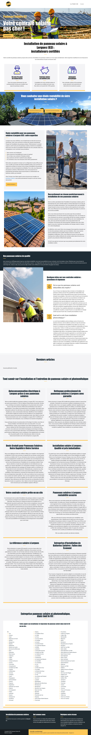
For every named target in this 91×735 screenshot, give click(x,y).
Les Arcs (37, 678)
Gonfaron (11, 698)
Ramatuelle (63, 637)
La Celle (37, 635)
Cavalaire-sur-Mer (13, 667)
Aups (10, 637)
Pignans (37, 696)
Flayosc (11, 688)
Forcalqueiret (12, 690)
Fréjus (10, 691)
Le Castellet (38, 661)
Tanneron (63, 679)
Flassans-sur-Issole (14, 686)
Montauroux (38, 684)
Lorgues (37, 679)
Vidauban (63, 693)
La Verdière (38, 655)
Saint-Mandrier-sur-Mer (66, 650)
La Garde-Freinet (39, 643)
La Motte (37, 649)
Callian (10, 659)
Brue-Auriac (12, 654)
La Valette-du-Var (39, 654)
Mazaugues (38, 681)
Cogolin (11, 669)
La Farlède (37, 640)
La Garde (37, 642)
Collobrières (12, 671)
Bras (10, 650)
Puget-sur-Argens (65, 633)
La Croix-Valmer (39, 638)
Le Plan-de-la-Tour (39, 667)
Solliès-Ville (64, 678)
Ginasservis (12, 696)
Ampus (11, 635)
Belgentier (11, 645)
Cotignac (11, 674)
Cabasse (11, 655)
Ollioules (37, 693)
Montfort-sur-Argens (40, 688)
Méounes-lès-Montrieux (41, 683)
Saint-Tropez (64, 657)
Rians (62, 640)
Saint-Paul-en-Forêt (65, 654)
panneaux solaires (10, 178)
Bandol (11, 640)
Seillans (63, 667)
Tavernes (63, 683)
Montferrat (37, 686)
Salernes (63, 664)
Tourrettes (63, 686)
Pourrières (63, 632)
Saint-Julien (64, 649)
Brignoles (11, 652)
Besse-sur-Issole (13, 647)
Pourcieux (37, 700)
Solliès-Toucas (64, 676)
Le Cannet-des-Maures (40, 659)
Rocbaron (63, 642)
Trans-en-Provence (65, 690)
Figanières (11, 684)
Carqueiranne (12, 666)
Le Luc (36, 664)
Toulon (62, 684)
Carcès (11, 662)
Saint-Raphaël (64, 655)
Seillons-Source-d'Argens (67, 669)
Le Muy (37, 666)
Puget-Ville (63, 635)
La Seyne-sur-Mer (39, 652)
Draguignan (12, 678)
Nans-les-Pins (38, 690)
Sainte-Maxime (64, 662)
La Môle (37, 647)
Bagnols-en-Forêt (13, 638)
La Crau (37, 637)
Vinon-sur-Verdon (65, 696)
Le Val (36, 674)
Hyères (36, 632)
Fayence (11, 683)
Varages (63, 691)
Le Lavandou (38, 662)
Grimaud (11, 700)
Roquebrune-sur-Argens (67, 643)
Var (10, 633)
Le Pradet (37, 669)
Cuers (10, 676)
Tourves (63, 688)
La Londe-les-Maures (40, 645)
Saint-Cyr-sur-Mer (65, 647)
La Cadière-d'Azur (39, 633)
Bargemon (11, 642)
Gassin (10, 695)
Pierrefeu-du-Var (39, 695)
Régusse (63, 638)
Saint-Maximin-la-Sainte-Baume (68, 652)
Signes (62, 671)
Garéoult (11, 693)
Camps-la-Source (13, 661)
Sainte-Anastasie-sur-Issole (68, 661)
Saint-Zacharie (64, 659)
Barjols (11, 643)
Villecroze (63, 695)
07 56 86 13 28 (75, 4)
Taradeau (63, 681)
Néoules (37, 691)
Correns (11, 673)
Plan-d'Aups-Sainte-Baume (41, 698)
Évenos (11, 681)
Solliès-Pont (64, 674)
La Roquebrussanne (40, 650)
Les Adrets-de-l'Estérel (40, 676)
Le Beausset (38, 657)
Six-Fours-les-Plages (66, 673)
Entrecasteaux (12, 679)
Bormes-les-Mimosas (14, 649)
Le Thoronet (38, 673)
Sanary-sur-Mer (64, 666)
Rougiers (63, 645)
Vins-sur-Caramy (65, 698)
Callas (10, 657)
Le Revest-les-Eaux (39, 671)
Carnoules (11, 664)
